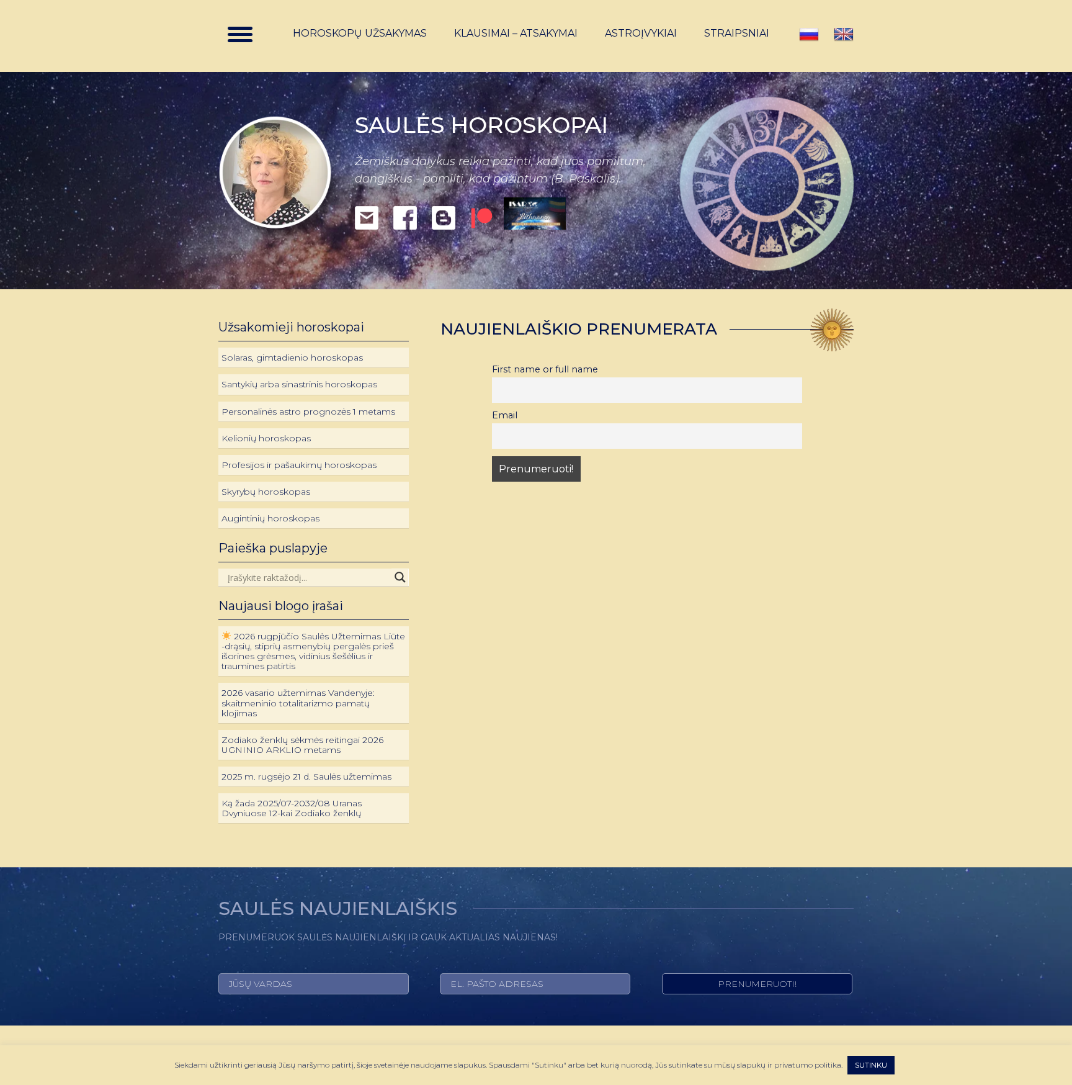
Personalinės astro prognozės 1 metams (308, 411)
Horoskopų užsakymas (360, 33)
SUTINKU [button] (871, 1064)
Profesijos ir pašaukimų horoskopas (299, 464)
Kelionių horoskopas (266, 438)
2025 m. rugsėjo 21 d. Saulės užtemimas (306, 776)
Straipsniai (736, 33)
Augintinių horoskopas (270, 518)
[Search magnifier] (400, 577)
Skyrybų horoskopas (265, 491)
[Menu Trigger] (240, 34)
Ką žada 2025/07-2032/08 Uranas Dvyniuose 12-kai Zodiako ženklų (291, 808)
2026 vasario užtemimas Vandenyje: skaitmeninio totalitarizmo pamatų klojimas (298, 702)
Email (504, 415)
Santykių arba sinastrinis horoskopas (299, 384)
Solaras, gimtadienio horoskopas (292, 357)
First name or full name (545, 369)
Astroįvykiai (641, 33)
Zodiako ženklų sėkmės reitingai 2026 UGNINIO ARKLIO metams (302, 744)
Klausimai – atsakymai (516, 33)
